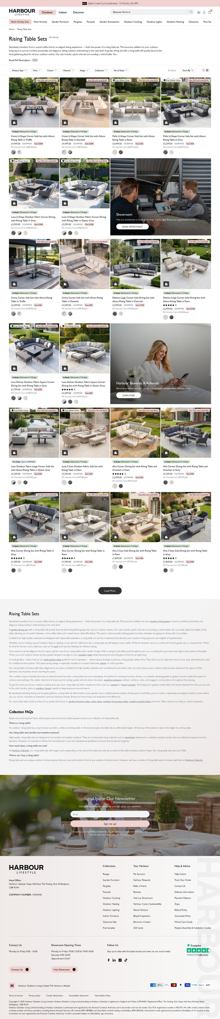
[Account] (204, 12)
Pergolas (78, 21)
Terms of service (16, 995)
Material (66, 70)
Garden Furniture (60, 21)
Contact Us (180, 886)
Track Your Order (183, 880)
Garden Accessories (109, 21)
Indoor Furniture (111, 915)
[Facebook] (108, 960)
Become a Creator (142, 921)
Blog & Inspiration (141, 915)
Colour (50, 70)
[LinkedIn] (114, 960)
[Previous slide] (12, 99)
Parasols (91, 21)
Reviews (137, 892)
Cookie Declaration (54, 995)
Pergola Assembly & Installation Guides (193, 927)
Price (35, 70)
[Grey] (120, 486)
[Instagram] (120, 960)
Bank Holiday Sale (20, 21)
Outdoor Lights (154, 21)
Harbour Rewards (141, 880)
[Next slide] (56, 99)
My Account (139, 874)
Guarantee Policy (183, 915)
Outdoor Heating (175, 21)
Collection (99, 70)
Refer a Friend (139, 886)
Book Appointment (132, 226)
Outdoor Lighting (111, 909)
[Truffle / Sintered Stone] (13, 152)
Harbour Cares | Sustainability (147, 903)
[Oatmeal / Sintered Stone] (19, 152)
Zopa (177, 903)
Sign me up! (110, 823)
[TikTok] (127, 960)
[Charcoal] (114, 313)
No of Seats (119, 70)
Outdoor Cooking (133, 21)
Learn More (128, 395)
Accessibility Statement (79, 995)
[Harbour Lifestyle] (22, 12)
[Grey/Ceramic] (13, 233)
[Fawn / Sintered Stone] (114, 152)
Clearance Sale (109, 921)
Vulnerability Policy (102, 995)
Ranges (106, 874)
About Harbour (140, 909)
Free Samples (209, 21)
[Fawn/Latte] (25, 233)
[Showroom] (198, 12)
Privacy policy (34, 995)
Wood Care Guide (183, 921)
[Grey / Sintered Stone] (120, 152)
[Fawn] (120, 313)
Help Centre (180, 874)
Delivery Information (184, 892)
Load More (110, 590)
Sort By (186, 70)
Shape (82, 70)
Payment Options (183, 898)
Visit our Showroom (143, 898)
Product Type (17, 70)
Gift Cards (138, 927)
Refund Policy (181, 909)
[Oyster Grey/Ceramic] (19, 233)
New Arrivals (40, 21)
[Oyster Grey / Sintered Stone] (13, 482)
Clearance (194, 21)
